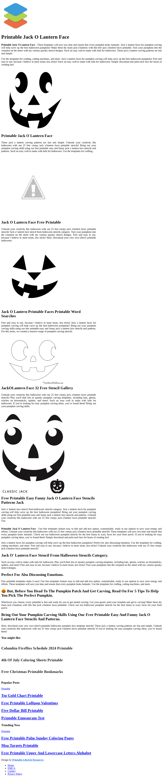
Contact (11, 771)
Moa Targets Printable (19, 745)
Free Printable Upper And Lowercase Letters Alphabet (46, 753)
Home (11, 765)
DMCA (11, 768)
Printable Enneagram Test (22, 718)
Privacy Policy (15, 774)
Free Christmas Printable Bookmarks (32, 672)
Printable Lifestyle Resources (28, 760)
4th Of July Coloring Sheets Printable (32, 660)
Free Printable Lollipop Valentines (29, 703)
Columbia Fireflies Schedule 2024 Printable (37, 648)
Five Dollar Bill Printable (22, 710)
